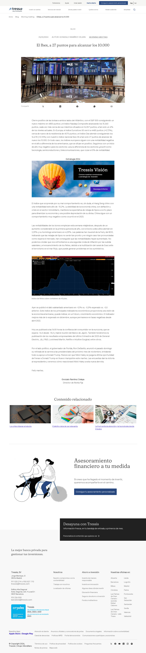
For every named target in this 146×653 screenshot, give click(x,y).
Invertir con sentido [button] (34, 9)
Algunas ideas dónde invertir (93, 588)
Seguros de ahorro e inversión (93, 596)
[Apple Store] (15, 633)
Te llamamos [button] (56, 3)
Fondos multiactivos (89, 600)
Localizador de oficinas (62, 588)
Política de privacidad (58, 644)
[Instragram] (128, 644)
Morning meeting (27, 17)
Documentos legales (94, 631)
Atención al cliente (42, 631)
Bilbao (113, 586)
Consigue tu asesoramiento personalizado (113, 3)
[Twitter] (111, 644)
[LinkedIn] (123, 644)
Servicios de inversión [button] (54, 9)
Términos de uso (41, 644)
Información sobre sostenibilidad (116, 631)
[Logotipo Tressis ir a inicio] (16, 10)
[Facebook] (115, 644)
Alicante (114, 578)
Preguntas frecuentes (93, 644)
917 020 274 (16, 581)
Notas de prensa (41, 648)
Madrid (126, 586)
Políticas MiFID (57, 635)
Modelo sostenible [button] (110, 9)
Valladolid (127, 616)
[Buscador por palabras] (135, 9)
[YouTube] (119, 644)
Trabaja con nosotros (61, 584)
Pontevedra (128, 594)
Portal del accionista (72, 635)
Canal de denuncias (42, 635)
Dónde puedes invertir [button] (74, 9)
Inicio (11, 17)
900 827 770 (28, 581)
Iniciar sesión (78, 3)
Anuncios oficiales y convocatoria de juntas (67, 631)
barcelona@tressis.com (21, 600)
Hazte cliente (91, 3)
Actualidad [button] (127, 9)
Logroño (127, 582)
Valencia (127, 612)
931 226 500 (16, 597)
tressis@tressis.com (20, 584)
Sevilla (126, 608)
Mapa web (53, 648)
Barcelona (114, 582)
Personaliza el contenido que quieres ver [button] (80, 536)
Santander (128, 604)
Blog (17, 17)
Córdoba (114, 590)
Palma (126, 590)
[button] (43, 106)
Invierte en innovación (90, 584)
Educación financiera (90, 592)
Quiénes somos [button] (93, 9)
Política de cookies (75, 644)
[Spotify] (132, 644)
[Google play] (27, 633)
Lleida (126, 578)
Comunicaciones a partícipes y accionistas (98, 635)
